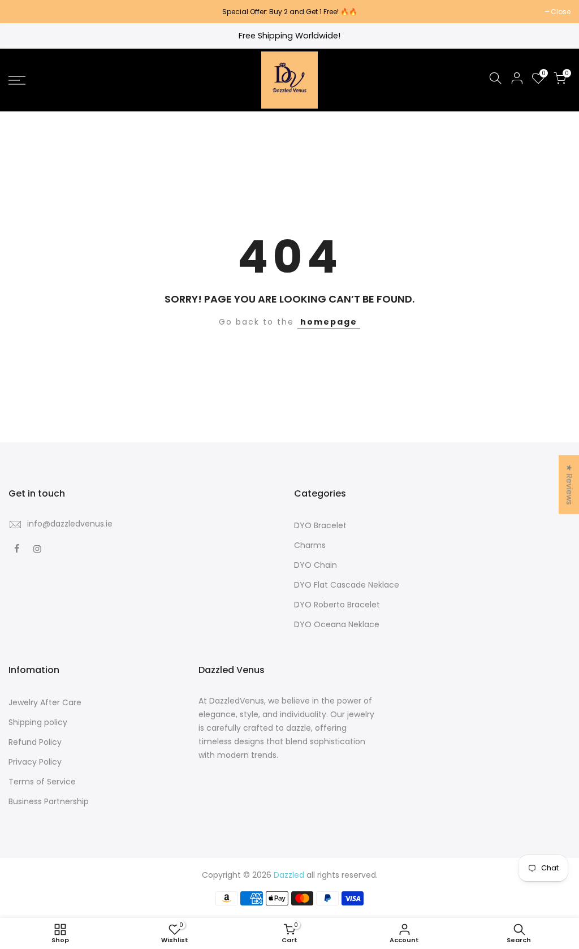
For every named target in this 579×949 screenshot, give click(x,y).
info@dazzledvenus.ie (70, 523)
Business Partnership (48, 801)
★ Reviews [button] (569, 484)
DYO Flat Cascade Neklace (346, 584)
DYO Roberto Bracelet (337, 604)
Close (24, 11)
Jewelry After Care (44, 702)
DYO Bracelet (320, 525)
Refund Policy (35, 742)
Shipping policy (37, 722)
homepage (328, 321)
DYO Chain (315, 565)
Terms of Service (42, 781)
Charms (310, 545)
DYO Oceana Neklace (336, 624)
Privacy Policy (35, 761)
